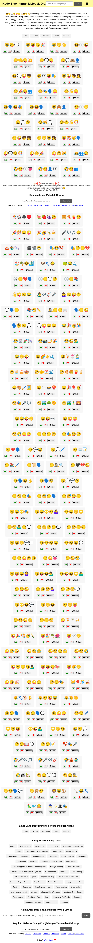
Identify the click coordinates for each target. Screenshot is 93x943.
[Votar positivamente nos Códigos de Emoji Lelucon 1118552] (40, 223)
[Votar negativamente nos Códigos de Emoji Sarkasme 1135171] (44, 518)
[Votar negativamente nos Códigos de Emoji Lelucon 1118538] (68, 750)
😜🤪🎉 (11, 682)
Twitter (29, 205)
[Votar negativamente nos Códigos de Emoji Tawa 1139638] (69, 766)
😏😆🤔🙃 (76, 527)
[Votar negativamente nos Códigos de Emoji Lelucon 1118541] (44, 301)
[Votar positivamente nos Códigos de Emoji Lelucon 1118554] (74, 797)
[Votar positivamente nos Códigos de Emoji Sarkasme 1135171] (40, 518)
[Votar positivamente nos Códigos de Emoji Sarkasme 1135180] (38, 595)
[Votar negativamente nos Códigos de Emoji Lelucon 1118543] (22, 270)
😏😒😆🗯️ (73, 542)
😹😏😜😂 (47, 697)
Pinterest (56, 205)
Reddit (64, 205)
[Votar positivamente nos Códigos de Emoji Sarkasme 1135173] (42, 549)
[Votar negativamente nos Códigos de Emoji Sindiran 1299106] (78, 735)
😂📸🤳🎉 (47, 341)
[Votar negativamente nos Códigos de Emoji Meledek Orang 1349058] (45, 98)
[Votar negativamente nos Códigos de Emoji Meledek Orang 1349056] (11, 160)
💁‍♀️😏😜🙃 (71, 294)
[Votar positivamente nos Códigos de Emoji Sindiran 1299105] (16, 285)
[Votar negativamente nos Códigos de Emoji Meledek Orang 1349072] (45, 175)
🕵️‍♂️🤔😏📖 (57, 310)
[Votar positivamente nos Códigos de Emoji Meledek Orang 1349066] (63, 67)
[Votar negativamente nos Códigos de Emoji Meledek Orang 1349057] (79, 160)
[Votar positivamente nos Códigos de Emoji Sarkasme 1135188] (67, 549)
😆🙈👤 (59, 107)
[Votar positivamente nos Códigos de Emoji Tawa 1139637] (43, 642)
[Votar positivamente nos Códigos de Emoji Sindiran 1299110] (28, 719)
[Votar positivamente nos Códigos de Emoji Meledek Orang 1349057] (74, 160)
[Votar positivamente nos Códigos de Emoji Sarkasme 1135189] (67, 518)
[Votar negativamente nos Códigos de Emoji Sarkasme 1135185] (68, 595)
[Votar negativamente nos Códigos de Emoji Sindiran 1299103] (56, 735)
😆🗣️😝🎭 (13, 107)
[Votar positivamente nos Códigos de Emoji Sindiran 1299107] (63, 487)
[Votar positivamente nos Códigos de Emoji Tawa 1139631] (15, 394)
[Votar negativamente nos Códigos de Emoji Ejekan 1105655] (34, 797)
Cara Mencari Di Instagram (68, 877)
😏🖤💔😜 (80, 465)
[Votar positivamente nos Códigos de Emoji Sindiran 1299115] (51, 316)
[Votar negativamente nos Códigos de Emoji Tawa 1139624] (68, 363)
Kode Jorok (53, 856)
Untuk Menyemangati (19, 892)
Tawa (26, 36)
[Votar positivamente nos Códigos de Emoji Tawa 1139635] (40, 394)
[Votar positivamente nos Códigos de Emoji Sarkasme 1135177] (17, 564)
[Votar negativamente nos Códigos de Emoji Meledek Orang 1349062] (44, 144)
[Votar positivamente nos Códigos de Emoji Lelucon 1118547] (51, 812)
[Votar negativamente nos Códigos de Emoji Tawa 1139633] (43, 363)
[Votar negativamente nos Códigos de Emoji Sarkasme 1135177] (22, 564)
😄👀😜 (81, 45)
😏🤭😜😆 (23, 620)
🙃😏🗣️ (11, 713)
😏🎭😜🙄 (71, 434)
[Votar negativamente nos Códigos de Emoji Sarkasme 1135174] (47, 533)
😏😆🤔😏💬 (49, 527)
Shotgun (77, 897)
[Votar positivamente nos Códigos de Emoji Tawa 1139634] (41, 347)
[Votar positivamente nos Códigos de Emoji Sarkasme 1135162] (28, 456)
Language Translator (33, 902)
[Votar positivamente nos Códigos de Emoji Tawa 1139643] (63, 626)
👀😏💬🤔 (47, 279)
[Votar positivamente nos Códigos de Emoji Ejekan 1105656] (15, 440)
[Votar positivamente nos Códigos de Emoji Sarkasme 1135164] (16, 487)
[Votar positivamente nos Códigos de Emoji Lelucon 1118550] (63, 270)
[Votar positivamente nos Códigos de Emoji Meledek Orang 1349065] (64, 98)
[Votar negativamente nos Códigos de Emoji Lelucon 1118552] (44, 223)
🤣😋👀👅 (23, 169)
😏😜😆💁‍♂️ (44, 573)
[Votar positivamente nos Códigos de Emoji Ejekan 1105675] (63, 611)
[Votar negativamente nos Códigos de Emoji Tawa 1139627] (69, 378)
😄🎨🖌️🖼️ (21, 387)
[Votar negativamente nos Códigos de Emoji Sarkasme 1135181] (44, 502)
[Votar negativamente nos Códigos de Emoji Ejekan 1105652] (48, 564)
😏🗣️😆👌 (23, 480)
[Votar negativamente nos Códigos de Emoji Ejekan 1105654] (44, 332)
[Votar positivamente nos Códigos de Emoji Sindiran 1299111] (41, 750)
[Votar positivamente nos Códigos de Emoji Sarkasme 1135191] (12, 518)
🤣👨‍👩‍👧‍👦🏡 (23, 775)
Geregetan (82, 856)
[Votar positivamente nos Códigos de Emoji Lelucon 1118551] (27, 812)
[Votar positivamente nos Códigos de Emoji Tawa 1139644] (16, 766)
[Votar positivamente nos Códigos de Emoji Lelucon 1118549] (27, 316)
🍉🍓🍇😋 (46, 217)
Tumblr (72, 205)
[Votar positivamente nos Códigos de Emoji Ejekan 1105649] (17, 425)
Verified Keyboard (73, 867)
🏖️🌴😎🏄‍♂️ (24, 263)
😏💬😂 (35, 449)
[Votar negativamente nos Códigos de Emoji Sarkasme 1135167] (78, 471)
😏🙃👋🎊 (69, 122)
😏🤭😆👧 (46, 138)
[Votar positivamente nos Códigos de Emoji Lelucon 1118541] (40, 301)
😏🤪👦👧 (21, 138)
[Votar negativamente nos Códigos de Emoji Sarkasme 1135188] (72, 549)
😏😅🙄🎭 (19, 511)
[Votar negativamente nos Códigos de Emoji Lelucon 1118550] (68, 270)
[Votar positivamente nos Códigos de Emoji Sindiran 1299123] (5, 719)
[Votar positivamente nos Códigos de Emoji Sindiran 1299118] (27, 471)
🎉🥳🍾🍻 (46, 232)
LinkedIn (47, 205)
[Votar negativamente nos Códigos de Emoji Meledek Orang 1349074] (67, 129)
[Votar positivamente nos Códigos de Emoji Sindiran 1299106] (73, 735)
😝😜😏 (34, 682)
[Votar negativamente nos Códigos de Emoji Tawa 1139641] (69, 332)
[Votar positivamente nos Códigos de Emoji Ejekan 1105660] (41, 611)
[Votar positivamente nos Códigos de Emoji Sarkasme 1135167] (73, 471)
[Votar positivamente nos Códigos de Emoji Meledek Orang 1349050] (64, 82)
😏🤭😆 (47, 604)
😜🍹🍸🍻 (70, 620)
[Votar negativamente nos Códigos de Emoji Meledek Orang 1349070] (21, 98)
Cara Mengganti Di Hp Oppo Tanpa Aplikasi (29, 867)
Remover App (18, 897)
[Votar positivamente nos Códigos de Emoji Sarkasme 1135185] (63, 595)
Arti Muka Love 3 (21, 877)
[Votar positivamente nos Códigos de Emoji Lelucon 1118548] (41, 270)
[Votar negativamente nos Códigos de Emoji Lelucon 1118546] (44, 239)
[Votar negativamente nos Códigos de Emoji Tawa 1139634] (45, 347)
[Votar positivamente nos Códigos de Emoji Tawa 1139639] (64, 409)
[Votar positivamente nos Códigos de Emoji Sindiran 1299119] (17, 750)
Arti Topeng (21, 861)
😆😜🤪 (70, 418)
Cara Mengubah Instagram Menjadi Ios (26, 872)
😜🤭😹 (59, 153)
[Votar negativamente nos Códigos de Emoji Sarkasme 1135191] (17, 518)
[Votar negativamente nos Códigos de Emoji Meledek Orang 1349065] (69, 98)
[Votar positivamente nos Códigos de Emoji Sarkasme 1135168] (40, 440)
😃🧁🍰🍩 (19, 372)
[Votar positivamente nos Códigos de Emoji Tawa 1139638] (64, 766)
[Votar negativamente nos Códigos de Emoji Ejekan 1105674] (32, 657)
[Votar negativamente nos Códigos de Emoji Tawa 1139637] (48, 642)
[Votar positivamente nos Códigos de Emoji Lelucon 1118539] (15, 223)
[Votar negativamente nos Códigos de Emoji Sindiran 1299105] (21, 285)
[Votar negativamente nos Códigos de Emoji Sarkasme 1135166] (54, 688)
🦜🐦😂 (34, 806)
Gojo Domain (39, 882)
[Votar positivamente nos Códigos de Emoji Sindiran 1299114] (40, 781)
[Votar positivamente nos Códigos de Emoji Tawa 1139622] (64, 394)
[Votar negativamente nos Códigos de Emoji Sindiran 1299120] (10, 471)
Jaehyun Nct (40, 846)
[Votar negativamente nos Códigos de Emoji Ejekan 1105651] (54, 254)
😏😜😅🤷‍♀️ (19, 573)
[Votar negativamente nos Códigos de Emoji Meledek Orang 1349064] (69, 144)
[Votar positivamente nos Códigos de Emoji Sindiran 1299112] (64, 285)
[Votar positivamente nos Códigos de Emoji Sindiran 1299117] (74, 719)
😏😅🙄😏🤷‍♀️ (46, 511)
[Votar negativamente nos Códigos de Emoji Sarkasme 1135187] (17, 580)
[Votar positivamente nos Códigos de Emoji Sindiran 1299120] (5, 471)
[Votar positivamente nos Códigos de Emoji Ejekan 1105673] (27, 688)
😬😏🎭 (56, 682)
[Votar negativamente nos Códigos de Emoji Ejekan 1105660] (45, 611)
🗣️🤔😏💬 (21, 325)
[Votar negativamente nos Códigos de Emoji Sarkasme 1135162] (33, 456)
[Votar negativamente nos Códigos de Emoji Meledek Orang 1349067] (44, 82)
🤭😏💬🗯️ (46, 775)
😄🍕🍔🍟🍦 (71, 372)
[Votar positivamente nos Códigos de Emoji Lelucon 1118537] (15, 239)
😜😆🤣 (81, 651)
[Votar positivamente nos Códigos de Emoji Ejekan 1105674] (27, 657)
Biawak (18, 851)
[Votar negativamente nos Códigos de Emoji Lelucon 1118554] (79, 797)
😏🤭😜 (70, 604)
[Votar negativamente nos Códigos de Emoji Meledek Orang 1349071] (57, 160)
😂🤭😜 (21, 356)
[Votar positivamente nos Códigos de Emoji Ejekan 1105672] (66, 564)
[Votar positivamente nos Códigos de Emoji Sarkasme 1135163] (28, 735)
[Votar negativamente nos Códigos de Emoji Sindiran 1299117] (79, 719)
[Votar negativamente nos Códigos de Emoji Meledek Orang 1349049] (11, 113)
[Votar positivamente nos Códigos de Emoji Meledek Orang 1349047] (52, 51)
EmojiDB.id (48, 940)
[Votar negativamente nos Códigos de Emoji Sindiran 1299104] (78, 456)
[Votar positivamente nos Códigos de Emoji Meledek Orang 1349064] (64, 144)
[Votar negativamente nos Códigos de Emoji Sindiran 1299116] (11, 456)
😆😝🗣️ (36, 107)
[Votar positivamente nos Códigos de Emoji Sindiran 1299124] (51, 456)
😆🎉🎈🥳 (71, 387)
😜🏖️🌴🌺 (50, 635)
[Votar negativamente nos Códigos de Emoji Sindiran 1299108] (68, 781)
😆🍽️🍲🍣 (46, 387)
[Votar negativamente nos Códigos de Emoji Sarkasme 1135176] (17, 533)
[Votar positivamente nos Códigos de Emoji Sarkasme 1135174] (42, 533)
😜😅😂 (34, 651)
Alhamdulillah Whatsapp (50, 892)
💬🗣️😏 (11, 310)
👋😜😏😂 (21, 294)
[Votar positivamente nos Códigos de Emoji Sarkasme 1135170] (15, 549)
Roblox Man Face (55, 882)
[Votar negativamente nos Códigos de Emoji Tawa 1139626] (19, 409)
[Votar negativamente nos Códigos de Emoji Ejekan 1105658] (10, 688)
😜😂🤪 (11, 651)
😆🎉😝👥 (23, 91)
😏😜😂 (72, 558)
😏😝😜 (21, 589)
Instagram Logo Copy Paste (17, 856)
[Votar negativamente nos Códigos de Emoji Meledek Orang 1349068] (19, 144)
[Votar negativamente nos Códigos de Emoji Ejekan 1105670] (11, 735)
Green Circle (53, 846)
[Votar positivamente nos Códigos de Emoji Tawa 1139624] (63, 363)
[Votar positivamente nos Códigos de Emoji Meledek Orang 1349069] (5, 51)
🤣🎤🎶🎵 (23, 760)
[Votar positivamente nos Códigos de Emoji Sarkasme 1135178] (17, 611)
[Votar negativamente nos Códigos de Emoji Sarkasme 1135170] (19, 549)
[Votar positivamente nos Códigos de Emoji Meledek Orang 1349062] (40, 144)
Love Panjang (77, 872)
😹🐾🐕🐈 (23, 697)
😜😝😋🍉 (50, 666)
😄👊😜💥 (23, 60)
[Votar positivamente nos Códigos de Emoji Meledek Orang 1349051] (30, 160)
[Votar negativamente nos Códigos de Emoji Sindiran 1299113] (44, 487)
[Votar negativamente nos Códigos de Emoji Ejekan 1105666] (68, 425)
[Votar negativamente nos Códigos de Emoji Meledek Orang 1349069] (10, 51)
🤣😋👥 (71, 169)
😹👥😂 (81, 153)
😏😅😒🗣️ (46, 496)
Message (63, 872)
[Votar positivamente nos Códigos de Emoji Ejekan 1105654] (40, 332)
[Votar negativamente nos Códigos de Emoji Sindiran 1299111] (45, 750)
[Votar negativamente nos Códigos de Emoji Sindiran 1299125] (45, 285)
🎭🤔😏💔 (80, 248)
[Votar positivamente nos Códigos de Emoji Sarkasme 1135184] (16, 626)
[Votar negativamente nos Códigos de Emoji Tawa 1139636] (78, 688)
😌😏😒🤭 (46, 434)
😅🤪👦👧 (71, 76)
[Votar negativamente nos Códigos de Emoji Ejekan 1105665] (19, 363)
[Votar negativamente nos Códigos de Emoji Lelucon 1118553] (69, 239)
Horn (47, 897)
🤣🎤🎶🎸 (47, 760)
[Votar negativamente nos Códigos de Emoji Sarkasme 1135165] (44, 626)
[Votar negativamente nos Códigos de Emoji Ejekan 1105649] (22, 425)
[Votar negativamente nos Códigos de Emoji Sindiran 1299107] (68, 487)
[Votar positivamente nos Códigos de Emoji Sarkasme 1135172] (16, 673)
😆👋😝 (71, 91)
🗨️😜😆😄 (46, 325)
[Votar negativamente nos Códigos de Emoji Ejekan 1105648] (10, 657)
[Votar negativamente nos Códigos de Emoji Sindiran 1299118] (32, 471)
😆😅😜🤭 (24, 418)
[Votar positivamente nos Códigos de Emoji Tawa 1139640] (12, 378)
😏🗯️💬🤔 (70, 480)
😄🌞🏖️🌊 (44, 372)
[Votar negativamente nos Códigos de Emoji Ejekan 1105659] (69, 347)
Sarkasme (46, 36)
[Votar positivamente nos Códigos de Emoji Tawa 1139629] (16, 642)
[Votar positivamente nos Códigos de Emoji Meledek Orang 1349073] (40, 67)
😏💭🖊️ (57, 449)
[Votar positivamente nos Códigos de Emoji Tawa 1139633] (38, 363)
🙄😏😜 (13, 729)
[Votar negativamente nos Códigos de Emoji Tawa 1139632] (45, 766)
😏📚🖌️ (11, 465)
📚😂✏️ (34, 310)
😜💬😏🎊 (13, 153)
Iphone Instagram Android (20, 882)
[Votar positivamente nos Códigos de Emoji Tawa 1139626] (15, 409)
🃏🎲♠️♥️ (21, 217)
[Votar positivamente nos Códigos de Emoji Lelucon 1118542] (27, 254)
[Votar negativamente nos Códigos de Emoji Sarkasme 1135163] (33, 735)
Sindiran (66, 36)
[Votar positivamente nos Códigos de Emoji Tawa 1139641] (64, 332)
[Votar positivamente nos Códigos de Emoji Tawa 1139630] (40, 409)
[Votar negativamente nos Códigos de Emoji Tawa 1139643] (68, 626)
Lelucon (35, 36)
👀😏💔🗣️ (23, 279)
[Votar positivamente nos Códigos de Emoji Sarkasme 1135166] (50, 688)
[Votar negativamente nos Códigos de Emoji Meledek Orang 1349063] (69, 175)
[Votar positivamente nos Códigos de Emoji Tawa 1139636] (73, 688)
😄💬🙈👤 (70, 60)
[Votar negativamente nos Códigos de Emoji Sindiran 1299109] (19, 332)
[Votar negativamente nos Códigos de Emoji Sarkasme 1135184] (21, 626)
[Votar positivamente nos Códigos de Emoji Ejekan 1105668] (67, 673)
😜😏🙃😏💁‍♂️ (23, 666)
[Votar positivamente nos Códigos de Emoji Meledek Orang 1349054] (52, 113)
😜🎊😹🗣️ (71, 138)
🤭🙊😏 (36, 791)
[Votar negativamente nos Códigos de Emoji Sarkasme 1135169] (69, 301)
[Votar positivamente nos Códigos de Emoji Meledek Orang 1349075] (30, 113)
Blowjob (16, 887)
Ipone (34, 877)
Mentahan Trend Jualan (73, 892)
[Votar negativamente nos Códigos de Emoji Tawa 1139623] (48, 673)
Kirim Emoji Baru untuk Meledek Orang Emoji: (22, 915)
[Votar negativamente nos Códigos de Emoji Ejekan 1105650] (10, 316)
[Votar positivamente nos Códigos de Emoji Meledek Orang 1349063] (64, 175)
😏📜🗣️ (34, 465)
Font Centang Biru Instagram (37, 851)
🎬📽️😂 (34, 248)
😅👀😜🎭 (46, 76)
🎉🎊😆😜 (21, 232)
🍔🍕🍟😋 (71, 217)
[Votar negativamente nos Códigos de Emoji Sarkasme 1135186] (74, 533)
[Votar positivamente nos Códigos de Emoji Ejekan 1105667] (15, 595)
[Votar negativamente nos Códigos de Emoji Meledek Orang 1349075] (34, 113)
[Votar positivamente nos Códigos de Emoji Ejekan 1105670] (6, 735)
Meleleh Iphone (38, 856)
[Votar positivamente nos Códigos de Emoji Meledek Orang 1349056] (6, 160)
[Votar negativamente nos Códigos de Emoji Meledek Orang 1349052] (43, 129)
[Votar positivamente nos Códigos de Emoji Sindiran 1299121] (6, 797)
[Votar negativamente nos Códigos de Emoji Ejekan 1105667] (19, 595)
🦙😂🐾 (81, 791)
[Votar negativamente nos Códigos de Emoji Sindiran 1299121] (11, 797)
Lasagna (64, 902)
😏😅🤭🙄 (73, 511)
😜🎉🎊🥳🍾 (23, 635)
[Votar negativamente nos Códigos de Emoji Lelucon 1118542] (32, 254)
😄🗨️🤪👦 (21, 76)
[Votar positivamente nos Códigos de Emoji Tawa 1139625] (16, 781)
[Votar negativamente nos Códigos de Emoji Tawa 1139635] (44, 394)
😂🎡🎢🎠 (23, 341)
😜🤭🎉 (36, 153)
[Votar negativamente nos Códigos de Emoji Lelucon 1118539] (19, 223)
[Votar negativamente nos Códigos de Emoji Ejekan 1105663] (56, 657)
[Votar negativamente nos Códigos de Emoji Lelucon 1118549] (32, 316)
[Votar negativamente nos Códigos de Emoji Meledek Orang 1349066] (68, 67)
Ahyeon (34, 892)
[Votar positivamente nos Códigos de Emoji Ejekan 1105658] (5, 688)
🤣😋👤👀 (47, 169)
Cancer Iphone (51, 902)
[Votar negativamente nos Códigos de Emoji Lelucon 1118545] (57, 797)
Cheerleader (75, 887)
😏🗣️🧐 (46, 480)
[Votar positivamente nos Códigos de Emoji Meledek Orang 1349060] (15, 82)
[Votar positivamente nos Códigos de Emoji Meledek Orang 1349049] (6, 113)
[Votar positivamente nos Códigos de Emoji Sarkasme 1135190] (37, 580)
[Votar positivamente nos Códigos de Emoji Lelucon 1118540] (64, 223)
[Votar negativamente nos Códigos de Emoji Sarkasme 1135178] (22, 611)
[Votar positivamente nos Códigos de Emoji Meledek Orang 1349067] (40, 82)
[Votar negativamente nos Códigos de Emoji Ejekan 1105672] (70, 564)
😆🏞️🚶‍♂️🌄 (71, 403)
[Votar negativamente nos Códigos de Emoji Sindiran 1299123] (10, 719)
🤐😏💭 (80, 729)
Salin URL (66, 201)
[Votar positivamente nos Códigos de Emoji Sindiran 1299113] (40, 487)
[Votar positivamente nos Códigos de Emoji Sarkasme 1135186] (69, 533)
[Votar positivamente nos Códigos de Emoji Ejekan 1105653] (64, 704)
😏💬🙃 (23, 122)
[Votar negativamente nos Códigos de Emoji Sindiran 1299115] (56, 316)
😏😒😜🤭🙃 (24, 558)
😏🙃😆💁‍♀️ (45, 589)
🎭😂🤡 (56, 248)
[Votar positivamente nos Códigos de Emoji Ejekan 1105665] (15, 363)
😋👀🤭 (81, 107)
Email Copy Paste (34, 897)
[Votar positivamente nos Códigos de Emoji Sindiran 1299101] (67, 642)
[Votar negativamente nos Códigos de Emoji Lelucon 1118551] (32, 812)
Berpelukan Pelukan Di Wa (72, 846)
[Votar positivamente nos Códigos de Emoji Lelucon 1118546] (40, 239)
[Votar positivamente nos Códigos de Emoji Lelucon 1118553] (64, 239)
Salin (17, 51)
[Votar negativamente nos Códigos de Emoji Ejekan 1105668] (72, 673)
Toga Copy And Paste (43, 887)
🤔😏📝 (47, 744)
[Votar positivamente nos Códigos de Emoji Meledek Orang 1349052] (38, 129)
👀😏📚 (71, 279)
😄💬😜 (46, 60)
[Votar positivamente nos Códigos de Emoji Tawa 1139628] (16, 347)
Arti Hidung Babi (67, 856)
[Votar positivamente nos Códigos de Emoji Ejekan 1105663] (51, 657)
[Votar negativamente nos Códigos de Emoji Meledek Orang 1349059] (79, 113)
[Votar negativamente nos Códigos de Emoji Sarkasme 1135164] (21, 487)
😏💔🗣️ (13, 449)
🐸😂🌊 (70, 263)
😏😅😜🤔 (71, 496)
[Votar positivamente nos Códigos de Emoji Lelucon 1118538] (63, 750)
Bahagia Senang (56, 867)
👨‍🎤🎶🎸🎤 (46, 294)
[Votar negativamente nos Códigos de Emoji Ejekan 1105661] (57, 719)
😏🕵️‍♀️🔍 (56, 465)
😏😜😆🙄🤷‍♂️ (71, 573)
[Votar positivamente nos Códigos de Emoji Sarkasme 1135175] (64, 440)
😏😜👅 (50, 558)
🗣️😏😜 (81, 310)
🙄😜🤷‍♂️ (35, 729)
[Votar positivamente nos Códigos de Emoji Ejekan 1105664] (74, 316)
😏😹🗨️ (45, 122)
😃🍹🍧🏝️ (70, 356)
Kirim (86, 915)
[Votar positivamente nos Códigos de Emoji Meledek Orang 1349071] (52, 160)
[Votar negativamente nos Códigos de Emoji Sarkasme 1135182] (69, 580)
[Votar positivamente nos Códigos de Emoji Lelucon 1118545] (52, 797)
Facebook (38, 205)
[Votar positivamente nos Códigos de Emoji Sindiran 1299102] (73, 254)
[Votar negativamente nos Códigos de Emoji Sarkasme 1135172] (21, 673)
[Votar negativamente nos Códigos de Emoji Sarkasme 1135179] (69, 502)
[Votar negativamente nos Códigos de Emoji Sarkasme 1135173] (47, 549)
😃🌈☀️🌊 (45, 356)
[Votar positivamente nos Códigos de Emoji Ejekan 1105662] (41, 704)
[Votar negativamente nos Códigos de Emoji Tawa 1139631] (19, 394)
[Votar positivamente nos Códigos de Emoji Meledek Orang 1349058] (41, 98)
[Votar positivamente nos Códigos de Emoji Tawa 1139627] (64, 378)
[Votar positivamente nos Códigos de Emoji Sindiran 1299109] (15, 332)
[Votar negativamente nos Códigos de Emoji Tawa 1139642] (21, 704)
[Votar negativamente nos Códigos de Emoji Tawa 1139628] (21, 347)
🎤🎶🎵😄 (71, 232)
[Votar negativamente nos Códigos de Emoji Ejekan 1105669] (45, 425)
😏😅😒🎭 (21, 496)
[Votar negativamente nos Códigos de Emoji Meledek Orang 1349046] (79, 51)
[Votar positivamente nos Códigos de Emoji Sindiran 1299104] (73, 456)
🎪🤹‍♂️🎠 (11, 248)
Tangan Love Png (47, 877)
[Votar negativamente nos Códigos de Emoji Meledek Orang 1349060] (19, 82)
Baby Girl (33, 861)
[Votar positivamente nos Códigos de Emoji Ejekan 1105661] (52, 719)
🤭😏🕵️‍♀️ (70, 775)
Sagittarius (27, 887)
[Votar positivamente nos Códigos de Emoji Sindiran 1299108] (63, 781)
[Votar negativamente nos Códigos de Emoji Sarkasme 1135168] (44, 440)
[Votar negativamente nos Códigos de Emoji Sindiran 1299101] (72, 642)
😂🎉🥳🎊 (71, 325)
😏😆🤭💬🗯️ (22, 542)
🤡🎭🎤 (70, 744)
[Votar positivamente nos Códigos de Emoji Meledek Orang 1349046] (74, 51)
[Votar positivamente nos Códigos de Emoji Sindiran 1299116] (6, 456)
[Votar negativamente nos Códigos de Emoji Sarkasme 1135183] (19, 502)
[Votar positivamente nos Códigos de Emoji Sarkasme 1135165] (40, 626)
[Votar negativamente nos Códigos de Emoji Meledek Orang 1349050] (69, 82)
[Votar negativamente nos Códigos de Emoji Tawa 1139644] (21, 766)
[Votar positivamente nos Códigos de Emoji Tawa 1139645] (37, 378)
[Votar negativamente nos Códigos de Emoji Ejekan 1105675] (68, 611)
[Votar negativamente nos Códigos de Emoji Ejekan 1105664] (79, 316)
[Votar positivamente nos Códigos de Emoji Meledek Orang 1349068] (15, 144)
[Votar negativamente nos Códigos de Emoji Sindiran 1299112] (69, 285)
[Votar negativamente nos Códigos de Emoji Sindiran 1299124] (56, 456)
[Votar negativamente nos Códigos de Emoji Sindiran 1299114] (44, 781)
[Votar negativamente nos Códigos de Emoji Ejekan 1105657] (19, 301)
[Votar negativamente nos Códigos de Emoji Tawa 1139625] (21, 781)
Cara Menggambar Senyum (51, 861)
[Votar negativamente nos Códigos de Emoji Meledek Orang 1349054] (57, 113)
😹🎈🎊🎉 (80, 682)
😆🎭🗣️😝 (47, 91)
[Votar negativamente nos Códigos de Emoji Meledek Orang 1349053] (21, 175)
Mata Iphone (71, 861)
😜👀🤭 (73, 635)
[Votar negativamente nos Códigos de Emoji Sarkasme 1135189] (72, 518)
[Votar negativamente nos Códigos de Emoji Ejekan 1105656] (19, 440)
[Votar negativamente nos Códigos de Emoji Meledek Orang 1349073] (44, 67)
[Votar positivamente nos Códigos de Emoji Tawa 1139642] (16, 704)
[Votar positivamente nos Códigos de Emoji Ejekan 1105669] (41, 425)
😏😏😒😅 (49, 542)
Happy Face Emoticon (74, 882)
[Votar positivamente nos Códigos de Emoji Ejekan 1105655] (30, 797)
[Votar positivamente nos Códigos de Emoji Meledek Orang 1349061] (28, 51)
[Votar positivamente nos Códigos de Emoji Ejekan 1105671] (74, 657)
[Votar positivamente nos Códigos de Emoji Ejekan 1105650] (5, 316)
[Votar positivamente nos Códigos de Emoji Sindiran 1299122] (50, 471)
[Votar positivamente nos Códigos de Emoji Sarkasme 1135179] (64, 502)
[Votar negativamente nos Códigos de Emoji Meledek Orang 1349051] (34, 160)
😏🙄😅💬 (70, 589)
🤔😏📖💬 (24, 744)
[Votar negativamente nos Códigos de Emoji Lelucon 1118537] (19, 239)
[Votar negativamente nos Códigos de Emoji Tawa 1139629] (21, 642)
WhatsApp (80, 205)
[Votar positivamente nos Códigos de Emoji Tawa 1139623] (43, 673)
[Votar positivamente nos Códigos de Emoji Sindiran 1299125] (41, 285)
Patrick (13, 846)
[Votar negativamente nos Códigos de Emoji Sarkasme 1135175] (69, 440)
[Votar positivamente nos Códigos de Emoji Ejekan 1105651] (50, 254)
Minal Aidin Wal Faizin (61, 897)
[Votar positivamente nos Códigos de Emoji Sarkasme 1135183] (15, 502)
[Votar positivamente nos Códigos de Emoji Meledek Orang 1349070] (16, 98)
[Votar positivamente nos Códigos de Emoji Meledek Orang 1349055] (16, 67)
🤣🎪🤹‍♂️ (71, 760)
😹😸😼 (71, 697)
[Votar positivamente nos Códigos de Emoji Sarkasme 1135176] (12, 533)
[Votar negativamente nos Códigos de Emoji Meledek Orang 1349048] (21, 129)
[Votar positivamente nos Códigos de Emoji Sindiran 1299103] (51, 735)
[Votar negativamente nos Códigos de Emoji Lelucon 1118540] (69, 223)
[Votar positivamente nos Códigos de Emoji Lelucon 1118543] (17, 270)
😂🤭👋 (59, 45)
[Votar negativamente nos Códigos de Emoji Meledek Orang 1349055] (21, 67)
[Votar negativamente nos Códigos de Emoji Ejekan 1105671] (79, 657)
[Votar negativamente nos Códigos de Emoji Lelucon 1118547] (56, 812)
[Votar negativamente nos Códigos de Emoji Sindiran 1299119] (22, 750)
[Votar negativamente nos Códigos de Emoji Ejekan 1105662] (45, 704)
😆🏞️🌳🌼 (46, 403)
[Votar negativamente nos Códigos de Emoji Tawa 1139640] (17, 378)
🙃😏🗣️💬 (35, 713)
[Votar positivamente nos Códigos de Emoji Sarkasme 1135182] (64, 580)
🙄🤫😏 (57, 729)
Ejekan (56, 36)
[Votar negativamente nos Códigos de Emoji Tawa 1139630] (44, 409)
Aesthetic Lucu (25, 846)
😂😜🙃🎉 (35, 45)
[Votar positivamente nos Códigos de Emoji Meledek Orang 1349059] (74, 113)
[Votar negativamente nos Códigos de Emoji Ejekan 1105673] (32, 688)
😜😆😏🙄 (57, 651)
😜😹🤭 (73, 666)
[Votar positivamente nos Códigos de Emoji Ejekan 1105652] (43, 564)
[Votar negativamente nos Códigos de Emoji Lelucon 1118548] (45, 270)
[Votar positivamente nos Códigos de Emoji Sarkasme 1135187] (12, 580)
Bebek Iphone (71, 851)
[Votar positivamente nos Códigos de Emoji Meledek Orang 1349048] (16, 129)
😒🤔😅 (46, 620)
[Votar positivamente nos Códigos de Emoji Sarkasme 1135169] (64, 301)
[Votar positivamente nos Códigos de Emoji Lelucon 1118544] (5, 254)
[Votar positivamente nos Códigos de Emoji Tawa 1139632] (41, 766)
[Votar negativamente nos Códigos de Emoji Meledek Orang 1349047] (57, 51)
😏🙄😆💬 (24, 604)
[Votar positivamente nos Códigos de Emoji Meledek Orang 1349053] (16, 175)
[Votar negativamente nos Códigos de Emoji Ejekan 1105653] (69, 704)
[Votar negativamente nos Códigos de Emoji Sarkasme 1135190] (42, 580)
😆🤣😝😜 (21, 434)
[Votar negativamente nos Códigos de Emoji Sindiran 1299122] (54, 471)
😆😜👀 (47, 418)
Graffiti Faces (57, 851)
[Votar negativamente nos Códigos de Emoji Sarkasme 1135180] (43, 595)
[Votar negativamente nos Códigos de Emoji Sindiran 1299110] (33, 719)
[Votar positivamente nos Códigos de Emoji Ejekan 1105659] (64, 347)
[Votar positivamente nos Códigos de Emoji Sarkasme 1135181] (40, 502)
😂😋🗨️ (11, 45)
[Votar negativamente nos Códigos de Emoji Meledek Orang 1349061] (33, 51)
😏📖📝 (80, 449)
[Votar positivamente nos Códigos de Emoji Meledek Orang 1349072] (41, 175)
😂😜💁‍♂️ (71, 341)
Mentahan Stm (50, 872)
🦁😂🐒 (59, 791)
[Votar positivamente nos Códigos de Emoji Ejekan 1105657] (15, 301)
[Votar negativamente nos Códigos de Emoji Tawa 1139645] (42, 378)
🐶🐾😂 (47, 263)
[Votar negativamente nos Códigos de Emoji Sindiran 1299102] (78, 254)
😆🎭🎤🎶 (21, 403)
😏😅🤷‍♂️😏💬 (19, 527)
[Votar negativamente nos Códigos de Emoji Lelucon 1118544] (10, 254)
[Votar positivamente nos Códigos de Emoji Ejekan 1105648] (5, 657)
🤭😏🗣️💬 (13, 791)
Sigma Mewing (61, 887)
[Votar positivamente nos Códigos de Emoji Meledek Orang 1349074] (62, 129)
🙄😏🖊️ (81, 713)
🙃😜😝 (59, 713)
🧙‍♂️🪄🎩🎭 (57, 806)
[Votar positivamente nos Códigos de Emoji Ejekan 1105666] (63, 425)
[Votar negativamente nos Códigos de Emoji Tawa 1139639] (69, 409)
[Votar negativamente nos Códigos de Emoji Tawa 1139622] (69, 394)
